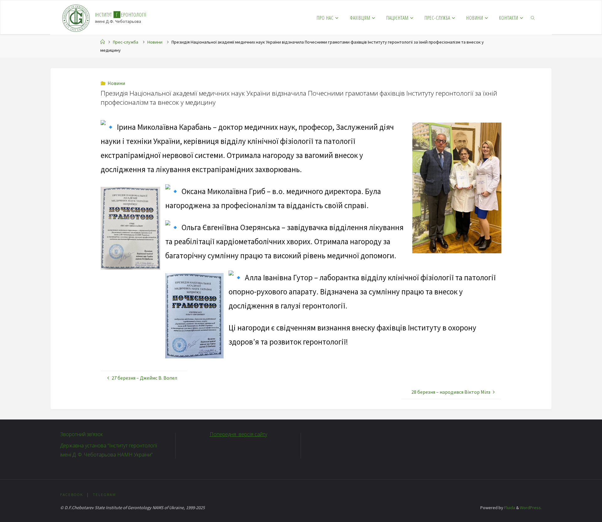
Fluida (509, 507)
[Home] (102, 42)
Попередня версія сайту (238, 434)
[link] (533, 17)
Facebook (71, 494)
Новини (154, 42)
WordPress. (531, 507)
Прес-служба (125, 42)
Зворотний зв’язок (81, 434)
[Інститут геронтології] (76, 17)
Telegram (104, 494)
